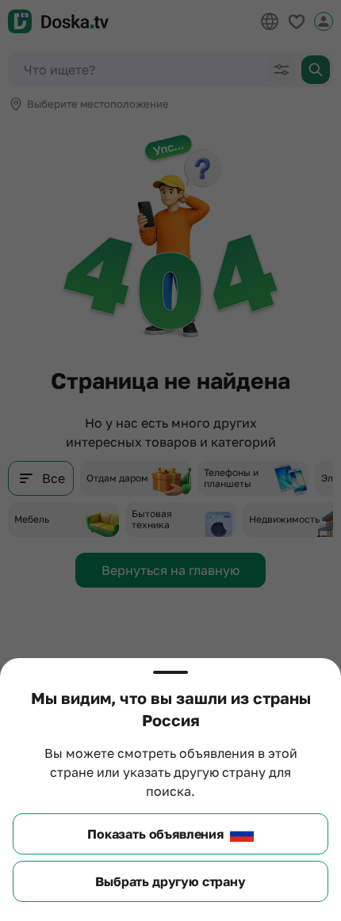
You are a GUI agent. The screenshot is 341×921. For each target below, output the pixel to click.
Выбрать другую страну (170, 881)
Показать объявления (155, 834)
